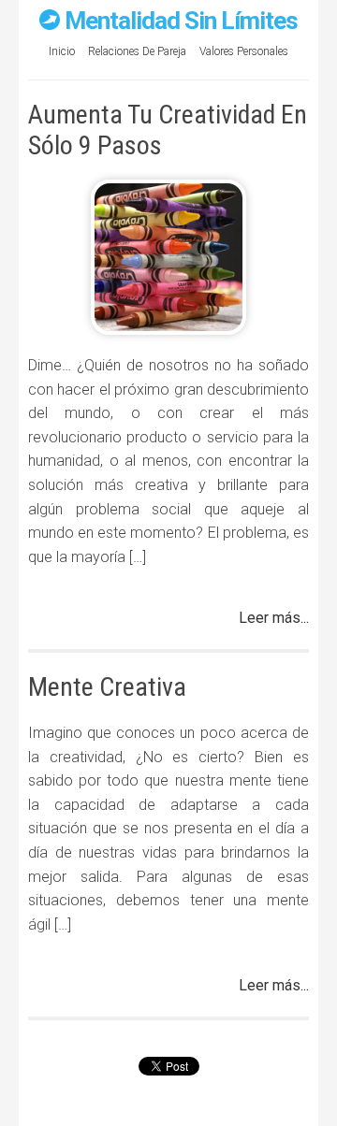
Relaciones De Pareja (137, 51)
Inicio (62, 51)
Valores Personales (243, 51)
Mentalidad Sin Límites (181, 21)
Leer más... (274, 618)
